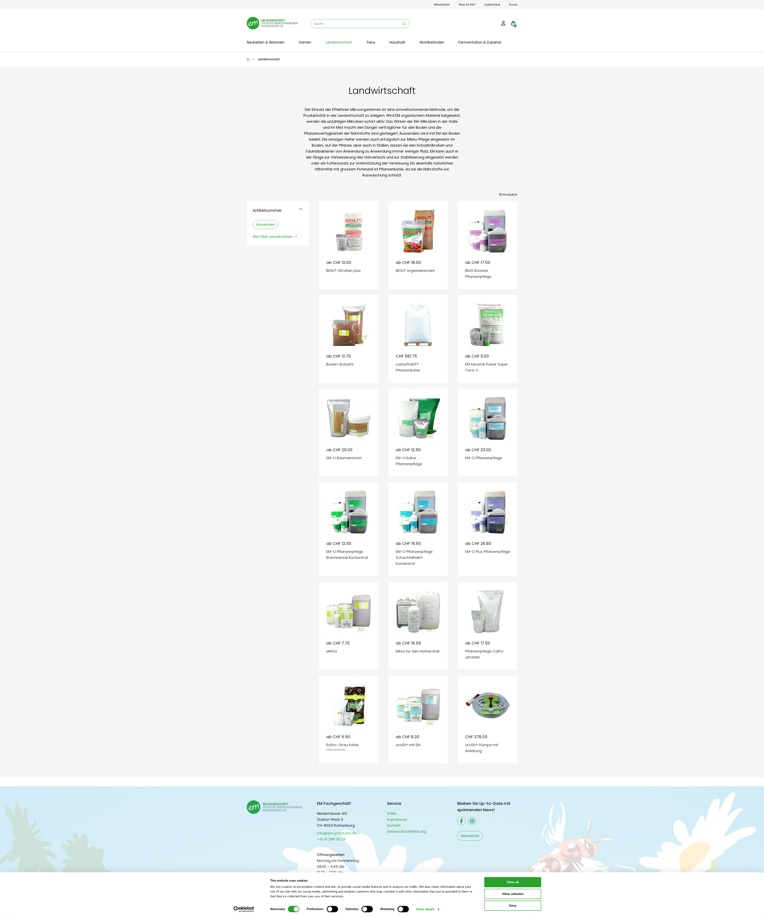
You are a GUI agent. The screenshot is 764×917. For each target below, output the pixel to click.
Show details (425, 909)
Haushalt (397, 42)
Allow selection (512, 894)
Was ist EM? (467, 5)
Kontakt (394, 825)
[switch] (332, 909)
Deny (512, 905)
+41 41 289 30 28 (331, 839)
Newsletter (470, 835)
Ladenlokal (492, 5)
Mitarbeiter (442, 5)
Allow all (513, 882)
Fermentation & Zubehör (480, 42)
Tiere (370, 42)
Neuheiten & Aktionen (265, 42)
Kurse (513, 5)
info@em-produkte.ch (336, 833)
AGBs (392, 813)
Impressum (397, 819)
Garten (305, 42)
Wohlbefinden (431, 42)
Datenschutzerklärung (406, 831)
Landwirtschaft (338, 42)
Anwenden (265, 224)
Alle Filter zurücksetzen (272, 236)
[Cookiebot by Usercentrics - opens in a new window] (243, 909)
